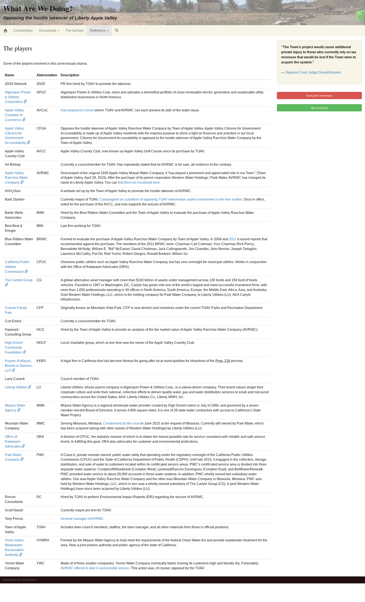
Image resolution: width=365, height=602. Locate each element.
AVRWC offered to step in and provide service (95, 568)
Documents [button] (48, 30)
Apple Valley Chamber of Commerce (14, 115)
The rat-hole (74, 30)
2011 (232, 239)
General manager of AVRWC (82, 518)
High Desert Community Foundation (14, 347)
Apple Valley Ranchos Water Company (16, 177)
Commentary (23, 30)
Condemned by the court (121, 423)
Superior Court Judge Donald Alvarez (313, 72)
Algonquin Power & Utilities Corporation (18, 97)
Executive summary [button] (319, 95)
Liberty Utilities (16, 387)
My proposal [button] (319, 107)
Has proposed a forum (77, 110)
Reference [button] (98, 30)
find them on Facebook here (139, 182)
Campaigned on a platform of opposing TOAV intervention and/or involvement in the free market (170, 199)
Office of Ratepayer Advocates (13, 441)
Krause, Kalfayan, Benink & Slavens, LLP (19, 365)
